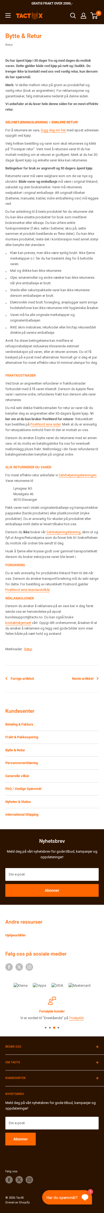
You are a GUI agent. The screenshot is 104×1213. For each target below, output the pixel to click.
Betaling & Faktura (19, 724)
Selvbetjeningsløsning (63, 532)
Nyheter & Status (18, 802)
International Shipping (21, 814)
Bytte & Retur (15, 750)
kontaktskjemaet (18, 623)
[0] (94, 15)
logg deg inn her (53, 130)
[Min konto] (83, 16)
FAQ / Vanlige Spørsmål (23, 789)
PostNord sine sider (45, 424)
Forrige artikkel (22, 679)
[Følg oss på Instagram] (29, 967)
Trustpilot (76, 1018)
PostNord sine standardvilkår (27, 590)
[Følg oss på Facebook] (9, 967)
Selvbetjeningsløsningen (78, 475)
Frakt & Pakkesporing (21, 737)
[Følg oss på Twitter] (19, 967)
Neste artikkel (82, 679)
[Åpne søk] (73, 16)
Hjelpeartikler (15, 935)
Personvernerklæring (21, 763)
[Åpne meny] (8, 15)
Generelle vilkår (17, 776)
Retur (9, 45)
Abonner (52, 890)
